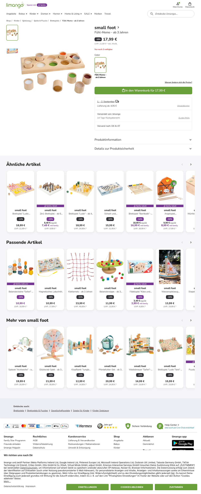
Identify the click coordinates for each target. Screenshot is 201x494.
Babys (117, 444)
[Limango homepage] (15, 5)
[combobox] (171, 14)
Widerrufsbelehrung (43, 444)
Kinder (117, 447)
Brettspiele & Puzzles (37, 410)
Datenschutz (39, 447)
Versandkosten (183, 106)
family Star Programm (14, 440)
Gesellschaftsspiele (60, 410)
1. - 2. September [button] (106, 101)
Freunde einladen (12, 444)
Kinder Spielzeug (100, 410)
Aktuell (146, 440)
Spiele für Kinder (81, 410)
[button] (189, 5)
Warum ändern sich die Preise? (178, 82)
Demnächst (148, 444)
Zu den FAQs (184, 118)
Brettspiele (19, 410)
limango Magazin (12, 447)
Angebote (118, 440)
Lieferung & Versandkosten (81, 440)
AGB (35, 440)
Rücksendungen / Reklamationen (84, 444)
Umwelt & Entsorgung (79, 447)
